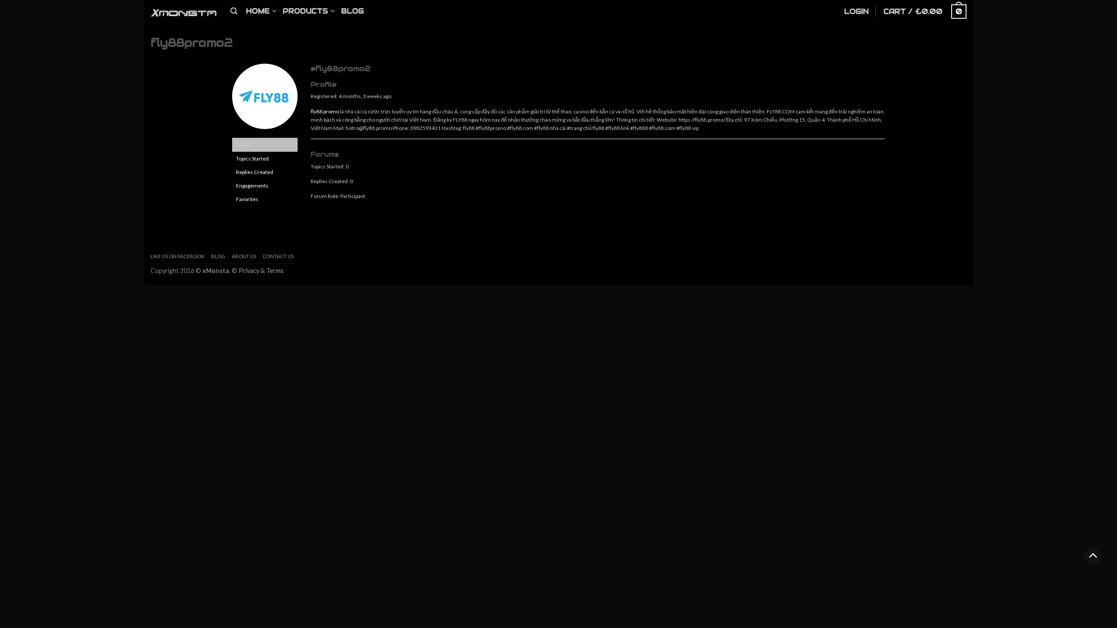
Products (305, 11)
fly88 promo (325, 111)
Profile (244, 144)
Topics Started (252, 158)
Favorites (247, 199)
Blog (352, 11)
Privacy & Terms (261, 270)
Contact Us (278, 256)
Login (856, 11)
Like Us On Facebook (178, 256)
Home (258, 11)
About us (244, 256)
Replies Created (254, 172)
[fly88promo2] (265, 100)
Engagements (252, 185)
